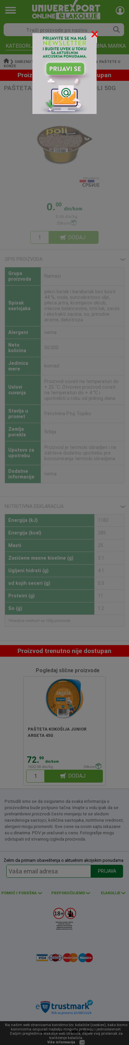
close (95, 35)
